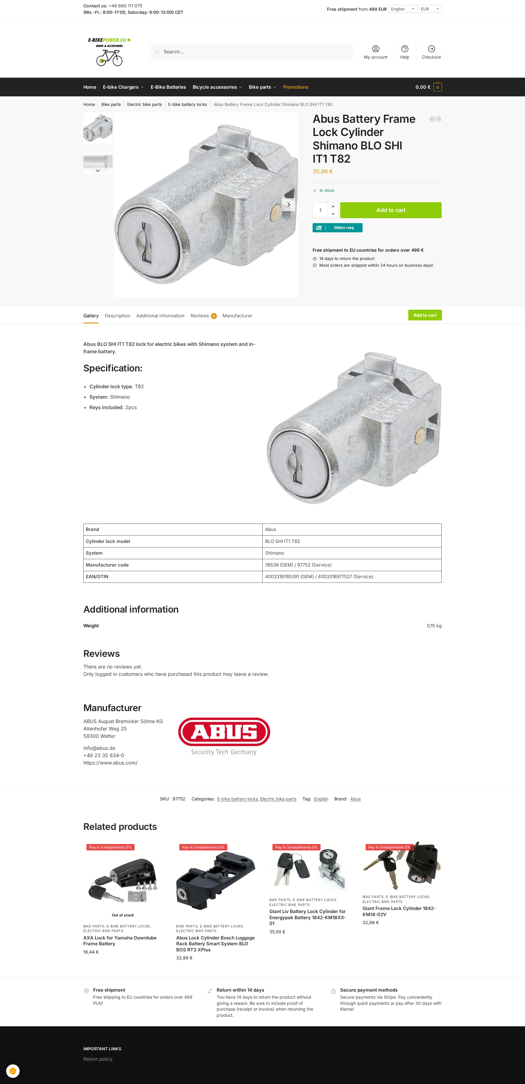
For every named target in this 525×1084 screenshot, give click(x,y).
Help (404, 57)
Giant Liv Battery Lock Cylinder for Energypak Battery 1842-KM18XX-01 (307, 917)
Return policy (97, 1059)
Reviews (203, 316)
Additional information (160, 316)
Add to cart (390, 210)
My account (376, 57)
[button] (429, 87)
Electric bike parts (144, 104)
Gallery (91, 316)
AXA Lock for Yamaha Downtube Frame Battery (120, 941)
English (321, 798)
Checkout (431, 57)
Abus (355, 798)
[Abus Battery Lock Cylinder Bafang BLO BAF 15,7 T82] (432, 119)
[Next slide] (288, 204)
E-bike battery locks (187, 104)
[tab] (92, 315)
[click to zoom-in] (206, 204)
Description (117, 316)
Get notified (123, 970)
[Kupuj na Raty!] (377, 227)
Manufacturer (238, 316)
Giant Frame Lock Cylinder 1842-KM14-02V (399, 911)
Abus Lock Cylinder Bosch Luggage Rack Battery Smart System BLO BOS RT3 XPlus (215, 944)
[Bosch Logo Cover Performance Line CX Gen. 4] (439, 119)
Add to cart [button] (216, 970)
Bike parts (111, 104)
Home (89, 104)
